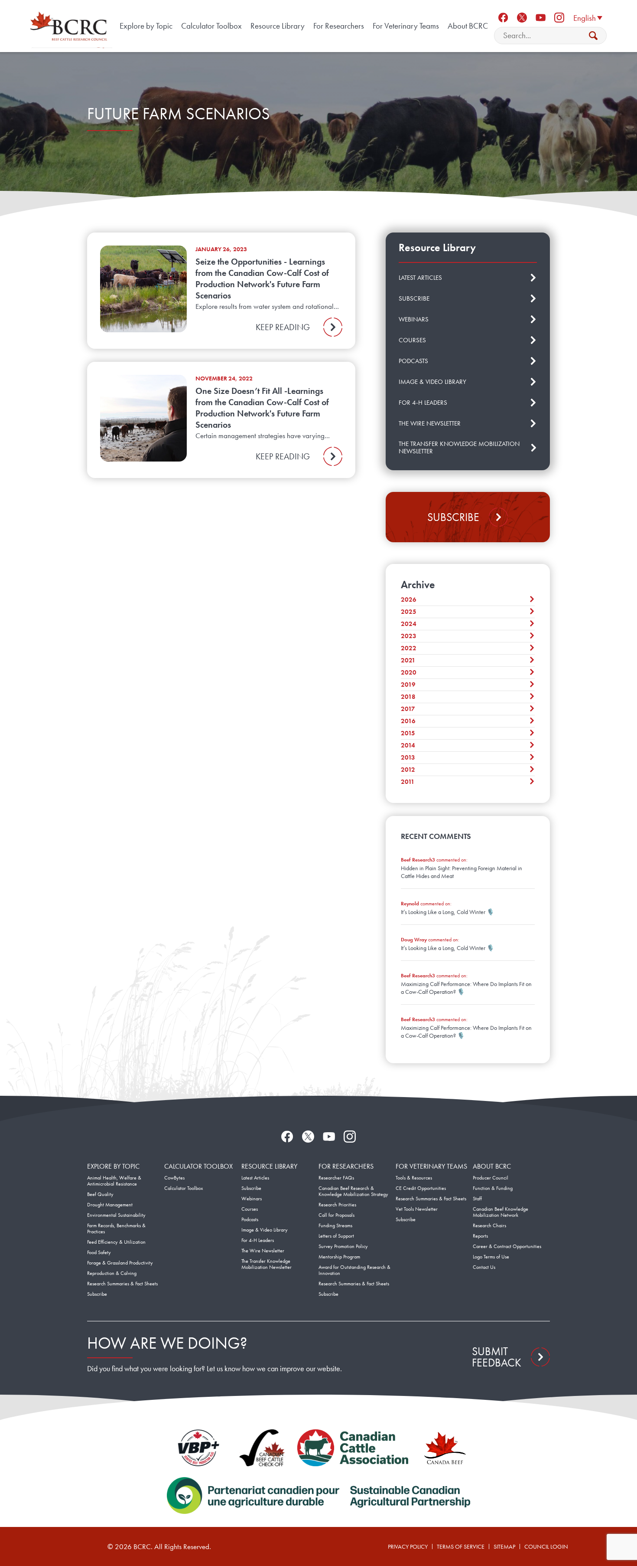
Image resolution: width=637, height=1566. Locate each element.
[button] (588, 17)
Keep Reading (283, 327)
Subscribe (453, 517)
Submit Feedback (496, 1357)
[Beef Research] (70, 26)
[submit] (593, 35)
